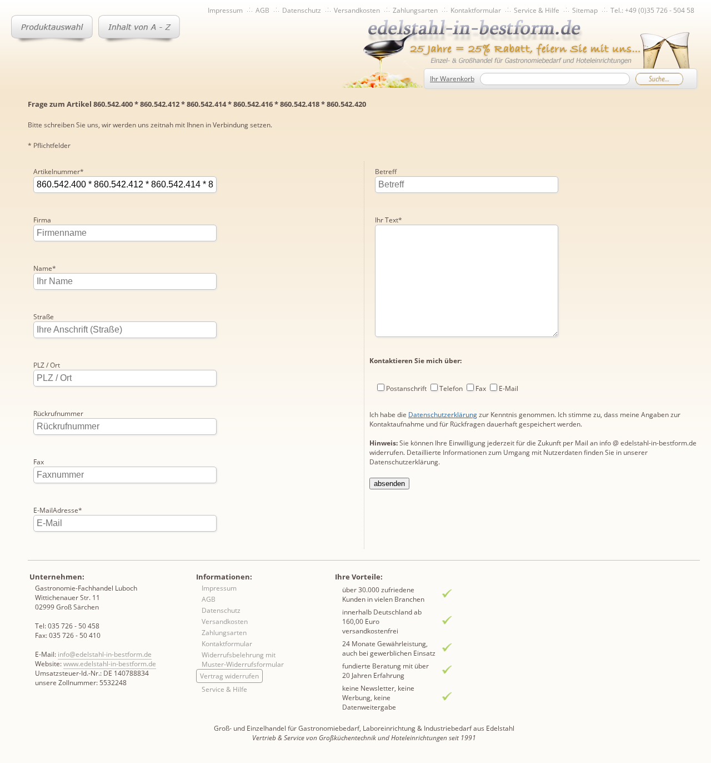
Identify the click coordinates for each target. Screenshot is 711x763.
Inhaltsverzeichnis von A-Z (139, 29)
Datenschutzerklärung (442, 414)
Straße (43, 316)
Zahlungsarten (415, 10)
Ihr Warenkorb (452, 78)
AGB (262, 10)
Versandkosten (357, 10)
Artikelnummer (58, 171)
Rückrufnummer (58, 413)
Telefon (451, 388)
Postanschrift (406, 388)
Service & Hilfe (536, 10)
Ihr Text (388, 220)
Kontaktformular (475, 10)
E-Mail (508, 388)
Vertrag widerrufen (229, 676)
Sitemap (585, 10)
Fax (38, 462)
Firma (42, 220)
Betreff (386, 171)
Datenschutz (301, 10)
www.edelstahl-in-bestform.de (109, 663)
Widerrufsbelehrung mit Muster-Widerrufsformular (243, 659)
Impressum (225, 10)
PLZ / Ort (46, 365)
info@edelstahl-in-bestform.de (105, 654)
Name (44, 268)
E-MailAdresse (57, 510)
